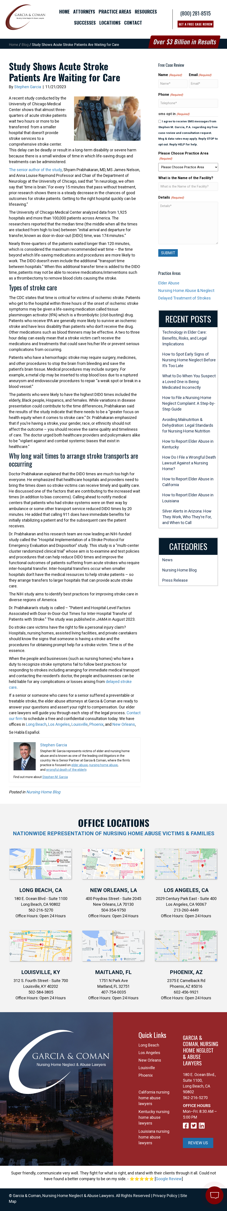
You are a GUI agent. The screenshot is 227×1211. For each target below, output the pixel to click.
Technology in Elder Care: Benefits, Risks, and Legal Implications (184, 338)
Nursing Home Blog (43, 792)
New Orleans (123, 724)
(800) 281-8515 (195, 13)
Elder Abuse (168, 283)
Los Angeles (59, 724)
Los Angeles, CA (186, 890)
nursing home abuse (103, 765)
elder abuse (79, 765)
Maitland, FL (113, 972)
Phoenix (96, 724)
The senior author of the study (35, 169)
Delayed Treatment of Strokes (184, 298)
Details (171, 197)
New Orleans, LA (113, 890)
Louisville (79, 724)
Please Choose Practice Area (183, 155)
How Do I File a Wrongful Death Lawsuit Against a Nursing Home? (189, 463)
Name (170, 75)
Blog (25, 45)
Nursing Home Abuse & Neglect (186, 290)
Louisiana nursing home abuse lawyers (154, 1137)
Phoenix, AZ (186, 972)
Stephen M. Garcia (55, 777)
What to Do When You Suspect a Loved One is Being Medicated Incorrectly (189, 382)
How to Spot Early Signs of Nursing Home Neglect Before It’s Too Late (189, 360)
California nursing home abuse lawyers (154, 1098)
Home (13, 45)
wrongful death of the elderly (66, 769)
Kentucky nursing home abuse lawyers (154, 1117)
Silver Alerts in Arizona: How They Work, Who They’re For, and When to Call (186, 517)
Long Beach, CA (40, 890)
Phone (170, 94)
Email (200, 75)
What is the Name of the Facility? (185, 178)
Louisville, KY (40, 972)
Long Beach (36, 724)
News (167, 560)
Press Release (175, 580)
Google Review (169, 1178)
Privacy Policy (165, 1195)
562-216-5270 (195, 1097)
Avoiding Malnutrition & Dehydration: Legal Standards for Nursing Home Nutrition (187, 425)
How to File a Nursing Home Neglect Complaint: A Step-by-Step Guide (188, 403)
